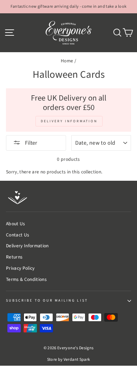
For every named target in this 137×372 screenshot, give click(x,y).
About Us (15, 223)
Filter (30, 143)
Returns (14, 257)
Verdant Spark (77, 360)
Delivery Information (27, 245)
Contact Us (17, 235)
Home (67, 60)
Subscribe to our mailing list (47, 300)
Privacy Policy (20, 268)
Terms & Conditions (26, 279)
